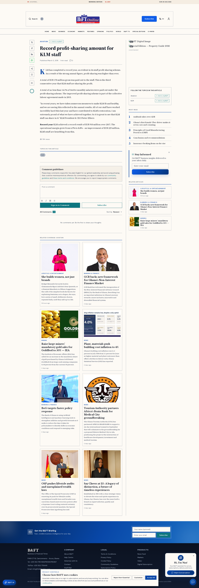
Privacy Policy (106, 557)
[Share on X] (32, 42)
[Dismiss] (169, 152)
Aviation (44, 41)
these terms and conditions (63, 178)
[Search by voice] (42, 18)
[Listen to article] (32, 83)
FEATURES (90, 31)
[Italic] (46, 201)
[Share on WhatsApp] (32, 60)
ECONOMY (71, 31)
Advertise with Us (70, 561)
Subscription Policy (108, 568)
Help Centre (68, 557)
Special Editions (139, 31)
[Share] (32, 68)
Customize (138, 578)
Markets (140, 557)
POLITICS (110, 31)
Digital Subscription (145, 564)
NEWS (54, 31)
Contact (67, 564)
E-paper (151, 31)
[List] (54, 201)
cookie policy (47, 583)
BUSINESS (62, 31)
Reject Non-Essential (121, 578)
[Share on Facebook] (32, 48)
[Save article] (32, 74)
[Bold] (42, 201)
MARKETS (81, 31)
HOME (47, 31)
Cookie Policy (106, 561)
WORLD (118, 31)
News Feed (142, 554)
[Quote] (50, 201)
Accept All (151, 578)
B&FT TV (127, 31)
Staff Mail (68, 568)
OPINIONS (100, 31)
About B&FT (68, 554)
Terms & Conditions (108, 554)
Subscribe (149, 19)
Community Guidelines (109, 564)
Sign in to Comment (60, 205)
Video (140, 561)
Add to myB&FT (57, 41)
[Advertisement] (150, 67)
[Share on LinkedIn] (32, 54)
